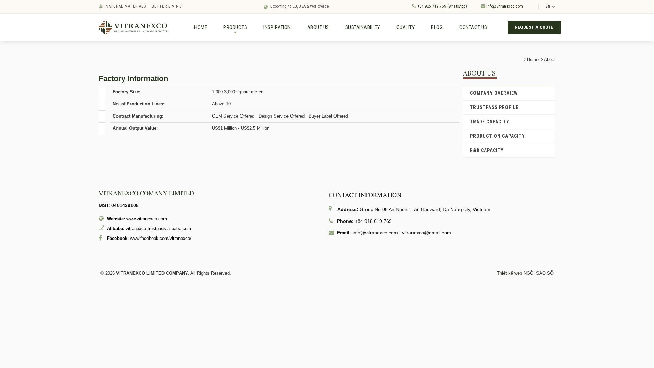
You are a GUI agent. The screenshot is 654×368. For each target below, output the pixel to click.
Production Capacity (497, 136)
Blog (437, 27)
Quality (405, 27)
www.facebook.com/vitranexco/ (160, 238)
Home (200, 27)
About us (318, 27)
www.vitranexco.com (146, 218)
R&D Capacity (487, 150)
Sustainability (362, 27)
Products (235, 30)
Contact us (473, 27)
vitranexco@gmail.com (426, 232)
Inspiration (277, 27)
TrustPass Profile (494, 107)
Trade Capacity (489, 121)
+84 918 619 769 (373, 221)
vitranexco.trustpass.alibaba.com (158, 228)
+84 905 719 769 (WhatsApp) (441, 6)
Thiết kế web (509, 273)
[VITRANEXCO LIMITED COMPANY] (133, 27)
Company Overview (494, 93)
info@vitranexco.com (504, 6)
